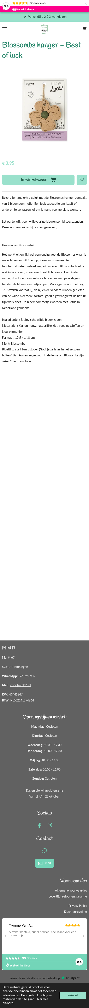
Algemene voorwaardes (71, 890)
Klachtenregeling (75, 912)
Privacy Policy (78, 906)
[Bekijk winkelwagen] (84, 29)
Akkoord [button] (73, 995)
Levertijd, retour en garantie (68, 896)
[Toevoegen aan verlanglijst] (82, 180)
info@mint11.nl (20, 685)
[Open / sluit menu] (4, 29)
